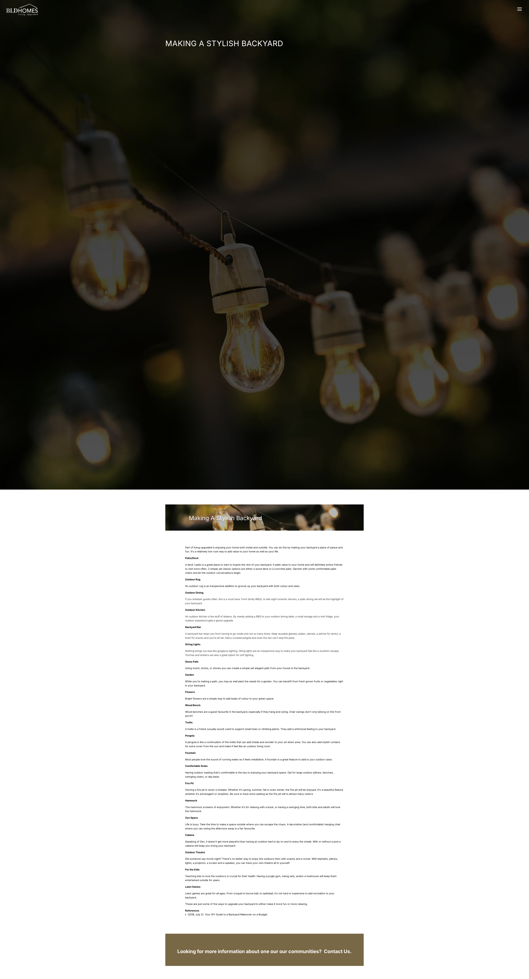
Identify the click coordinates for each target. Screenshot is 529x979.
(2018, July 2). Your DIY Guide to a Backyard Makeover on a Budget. (228, 914)
